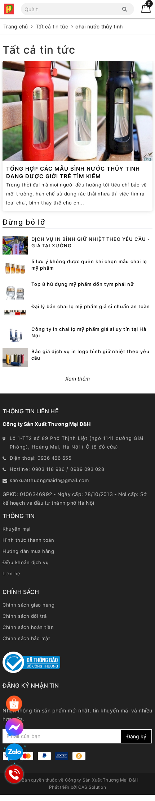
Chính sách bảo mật (26, 638)
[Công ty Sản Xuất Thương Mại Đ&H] (9, 9)
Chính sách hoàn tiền (28, 627)
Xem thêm (77, 378)
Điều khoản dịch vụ (26, 562)
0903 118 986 (48, 469)
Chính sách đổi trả (24, 616)
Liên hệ (12, 573)
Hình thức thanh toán (28, 540)
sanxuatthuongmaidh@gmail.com (49, 480)
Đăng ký (136, 736)
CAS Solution (92, 787)
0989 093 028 (87, 469)
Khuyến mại (16, 529)
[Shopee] (14, 704)
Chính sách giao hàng (28, 605)
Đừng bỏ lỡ (24, 222)
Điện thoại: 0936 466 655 (40, 458)
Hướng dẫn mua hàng (28, 551)
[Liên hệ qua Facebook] (14, 727)
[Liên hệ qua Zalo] (14, 752)
